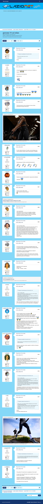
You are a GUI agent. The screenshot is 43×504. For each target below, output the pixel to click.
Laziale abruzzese (7, 221)
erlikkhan (8, 467)
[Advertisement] (21, 20)
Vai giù (4, 40)
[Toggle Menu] (39, 1)
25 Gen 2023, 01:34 (19, 222)
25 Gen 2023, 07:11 (19, 355)
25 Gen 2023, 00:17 (19, 87)
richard (7, 48)
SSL (7, 395)
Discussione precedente (7, 36)
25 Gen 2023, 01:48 (19, 243)
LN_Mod (33, 29)
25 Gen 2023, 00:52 (19, 173)
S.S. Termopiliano (8, 333)
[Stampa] (39, 41)
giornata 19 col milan (11, 33)
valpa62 (7, 172)
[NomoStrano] (7, 475)
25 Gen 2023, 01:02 (19, 207)
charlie (7, 353)
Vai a (26, 495)
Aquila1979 (7, 448)
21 (18, 40)
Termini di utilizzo (33, 502)
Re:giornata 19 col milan (20, 48)
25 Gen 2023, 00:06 (19, 50)
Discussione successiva (16, 36)
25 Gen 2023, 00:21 (19, 102)
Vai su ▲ (39, 502)
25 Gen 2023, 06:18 (19, 335)
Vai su (4, 487)
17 (11, 40)
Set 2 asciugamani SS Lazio (8, 279)
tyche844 (7, 100)
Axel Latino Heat (7, 308)
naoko (7, 65)
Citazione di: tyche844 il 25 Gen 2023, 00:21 (24, 339)
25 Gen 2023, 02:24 (19, 263)
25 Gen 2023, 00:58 (19, 187)
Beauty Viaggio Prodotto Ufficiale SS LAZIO (12, 200)
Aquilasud (7, 85)
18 (13, 40)
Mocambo (7, 145)
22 (20, 40)
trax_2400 (7, 185)
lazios (7, 284)
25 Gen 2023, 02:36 (19, 286)
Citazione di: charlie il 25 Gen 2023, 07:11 (24, 401)
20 (16, 40)
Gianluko (8, 241)
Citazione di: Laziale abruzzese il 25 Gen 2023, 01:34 (25, 290)
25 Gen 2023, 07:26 (19, 449)
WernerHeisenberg (7, 370)
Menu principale (5, 1)
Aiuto (28, 502)
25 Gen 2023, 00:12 (19, 66)
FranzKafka (7, 157)
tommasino (7, 261)
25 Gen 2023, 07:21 (19, 371)
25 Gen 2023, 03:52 (19, 310)
